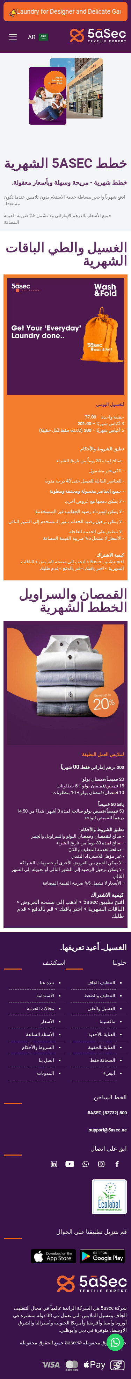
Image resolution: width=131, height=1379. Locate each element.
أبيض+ (109, 1073)
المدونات (45, 1073)
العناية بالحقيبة (101, 1047)
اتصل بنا (46, 1060)
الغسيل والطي (101, 1008)
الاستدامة (45, 995)
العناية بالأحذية (101, 1034)
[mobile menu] (13, 37)
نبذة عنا (47, 982)
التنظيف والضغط (99, 995)
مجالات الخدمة (40, 1008)
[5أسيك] (98, 39)
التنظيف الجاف (101, 982)
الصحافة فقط (102, 1060)
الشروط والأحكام (38, 1047)
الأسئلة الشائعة (40, 1034)
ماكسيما (107, 1021)
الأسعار (47, 1021)
